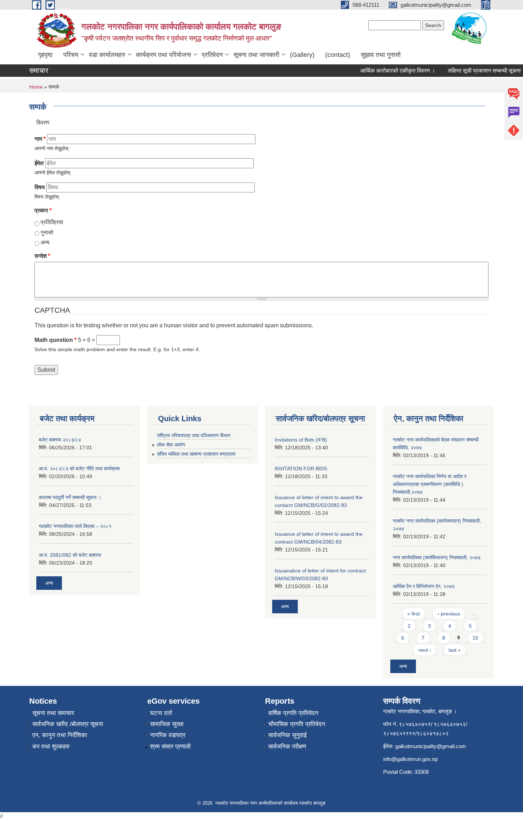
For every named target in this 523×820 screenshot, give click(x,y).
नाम (40, 139)
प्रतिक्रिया (52, 222)
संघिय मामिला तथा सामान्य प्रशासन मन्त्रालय (196, 454)
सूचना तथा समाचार (53, 713)
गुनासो (47, 232)
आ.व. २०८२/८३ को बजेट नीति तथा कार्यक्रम (79, 468)
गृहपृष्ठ (45, 54)
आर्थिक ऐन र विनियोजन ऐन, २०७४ (424, 586)
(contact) (337, 54)
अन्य (45, 242)
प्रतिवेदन (212, 54)
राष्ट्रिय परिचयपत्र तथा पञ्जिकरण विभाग (193, 435)
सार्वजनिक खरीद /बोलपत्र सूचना (67, 724)
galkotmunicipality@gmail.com (430, 746)
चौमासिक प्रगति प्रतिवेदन (296, 724)
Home (36, 87)
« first (413, 614)
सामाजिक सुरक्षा (167, 724)
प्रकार (43, 210)
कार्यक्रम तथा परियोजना (163, 54)
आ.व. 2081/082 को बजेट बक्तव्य (70, 555)
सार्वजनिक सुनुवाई (287, 735)
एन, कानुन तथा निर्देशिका (59, 735)
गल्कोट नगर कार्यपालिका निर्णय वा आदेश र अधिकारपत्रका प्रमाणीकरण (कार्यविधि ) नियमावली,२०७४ (429, 484)
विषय (40, 187)
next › (424, 650)
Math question (55, 340)
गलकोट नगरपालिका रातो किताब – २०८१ (75, 526)
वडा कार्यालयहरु (107, 54)
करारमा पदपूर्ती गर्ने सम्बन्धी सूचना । (70, 497)
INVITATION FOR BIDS (301, 468)
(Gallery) (302, 54)
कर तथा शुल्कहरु (51, 746)
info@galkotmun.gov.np (410, 759)
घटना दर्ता (161, 713)
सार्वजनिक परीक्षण (287, 746)
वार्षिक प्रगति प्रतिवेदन (293, 713)
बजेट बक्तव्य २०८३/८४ (60, 440)
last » (455, 650)
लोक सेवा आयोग (171, 445)
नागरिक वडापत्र (167, 735)
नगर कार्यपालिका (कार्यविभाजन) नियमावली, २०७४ (437, 557)
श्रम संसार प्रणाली (170, 746)
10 (475, 638)
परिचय (70, 54)
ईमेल (39, 163)
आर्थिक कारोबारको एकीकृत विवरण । (391, 71)
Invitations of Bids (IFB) (301, 440)
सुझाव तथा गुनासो (381, 54)
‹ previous (449, 614)
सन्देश (42, 256)
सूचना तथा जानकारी (256, 54)
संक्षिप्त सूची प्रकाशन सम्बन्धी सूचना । (481, 71)
